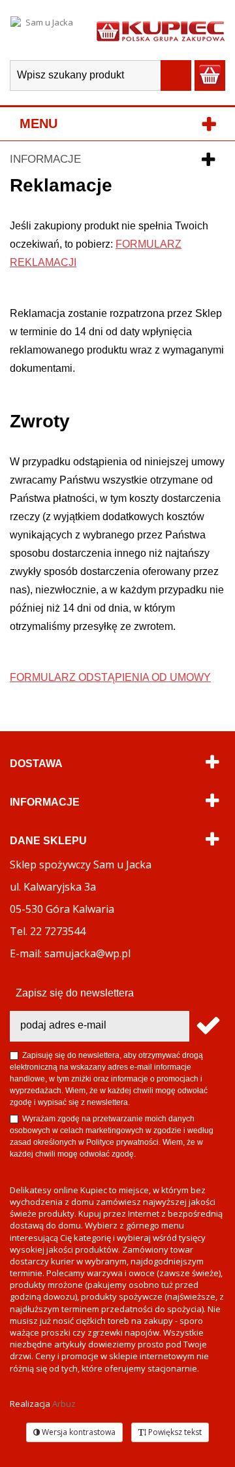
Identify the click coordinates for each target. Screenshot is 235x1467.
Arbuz (64, 1403)
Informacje (45, 159)
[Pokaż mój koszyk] (210, 75)
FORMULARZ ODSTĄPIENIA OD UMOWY (110, 677)
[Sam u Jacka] (43, 30)
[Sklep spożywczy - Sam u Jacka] (161, 30)
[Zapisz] (207, 1026)
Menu (38, 123)
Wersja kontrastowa (78, 1432)
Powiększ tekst (174, 1432)
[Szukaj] (176, 75)
